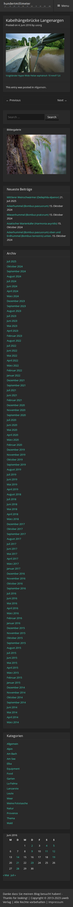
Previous (13, 100)
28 (17, 868)
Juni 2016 (12, 598)
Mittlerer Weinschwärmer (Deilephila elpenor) (33, 197)
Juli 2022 (11, 345)
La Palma (12, 783)
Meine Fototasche (17, 803)
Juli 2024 (11, 281)
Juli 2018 (11, 499)
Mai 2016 (12, 603)
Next (62, 100)
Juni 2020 (12, 425)
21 (17, 862)
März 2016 (13, 613)
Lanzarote (12, 788)
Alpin (10, 749)
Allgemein (40, 87)
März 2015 (13, 672)
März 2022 (13, 365)
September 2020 (16, 415)
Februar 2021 (14, 400)
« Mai (6, 875)
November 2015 (16, 633)
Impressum (55, 902)
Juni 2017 (12, 548)
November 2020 (16, 410)
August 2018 (14, 494)
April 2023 (12, 330)
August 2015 (14, 648)
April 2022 (12, 360)
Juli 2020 (11, 420)
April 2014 (12, 717)
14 (17, 857)
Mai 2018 (12, 509)
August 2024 (14, 276)
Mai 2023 (12, 326)
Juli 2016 (11, 593)
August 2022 (14, 340)
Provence (12, 813)
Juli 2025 (11, 261)
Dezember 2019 (16, 449)
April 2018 (12, 514)
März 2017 (13, 563)
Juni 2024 (12, 286)
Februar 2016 (14, 618)
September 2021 (16, 385)
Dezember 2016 (16, 573)
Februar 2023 (14, 336)
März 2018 (13, 519)
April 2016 (12, 608)
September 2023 (16, 306)
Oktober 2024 (15, 266)
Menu (65, 6)
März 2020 (13, 439)
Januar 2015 (13, 682)
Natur (10, 808)
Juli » (13, 875)
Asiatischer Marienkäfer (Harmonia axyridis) (32, 223)
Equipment (13, 768)
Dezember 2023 (16, 301)
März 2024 (13, 296)
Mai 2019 (12, 484)
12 (53, 851)
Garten (11, 778)
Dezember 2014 (16, 687)
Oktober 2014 (15, 697)
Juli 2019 (11, 474)
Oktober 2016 (15, 583)
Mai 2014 (12, 712)
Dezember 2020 (16, 405)
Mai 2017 (12, 554)
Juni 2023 (12, 321)
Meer (10, 798)
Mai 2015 (12, 663)
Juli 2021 (11, 390)
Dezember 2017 (16, 524)
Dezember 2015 (16, 628)
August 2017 (14, 539)
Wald (10, 823)
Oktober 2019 (15, 459)
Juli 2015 (11, 653)
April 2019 (12, 489)
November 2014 (16, 692)
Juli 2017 (11, 544)
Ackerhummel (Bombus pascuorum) (28, 206)
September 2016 (16, 588)
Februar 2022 (14, 370)
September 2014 (16, 702)
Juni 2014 (12, 707)
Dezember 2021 (16, 380)
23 (32, 862)
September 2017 (16, 534)
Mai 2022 (12, 355)
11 (46, 851)
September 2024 (16, 271)
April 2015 (12, 667)
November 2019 (16, 454)
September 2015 (16, 643)
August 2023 (14, 311)
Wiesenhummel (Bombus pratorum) (28, 214)
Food (10, 773)
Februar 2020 (14, 445)
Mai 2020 (12, 430)
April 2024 (12, 291)
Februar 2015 (14, 677)
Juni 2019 (12, 479)
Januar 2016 (13, 623)
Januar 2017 (13, 568)
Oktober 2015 (15, 638)
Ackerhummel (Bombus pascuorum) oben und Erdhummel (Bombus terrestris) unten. (34, 234)
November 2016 (16, 578)
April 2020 (12, 435)
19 (53, 857)
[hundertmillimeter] (28, 5)
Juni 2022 (12, 350)
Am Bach (12, 753)
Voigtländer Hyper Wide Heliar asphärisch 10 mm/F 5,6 (33, 75)
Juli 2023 (11, 316)
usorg (38, 25)
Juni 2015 (12, 657)
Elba (9, 763)
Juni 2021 (12, 395)
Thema (11, 818)
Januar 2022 (13, 375)
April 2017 (12, 558)
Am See (11, 758)
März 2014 (13, 722)
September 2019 (16, 464)
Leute (10, 793)
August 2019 (14, 469)
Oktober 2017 (15, 529)
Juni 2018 (12, 504)
